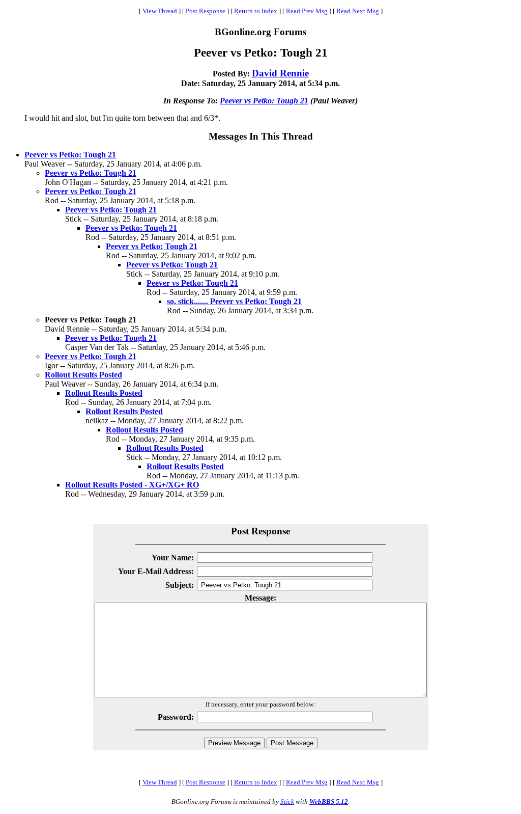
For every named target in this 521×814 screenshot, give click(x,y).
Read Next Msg (357, 11)
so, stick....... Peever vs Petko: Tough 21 (234, 301)
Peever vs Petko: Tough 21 (264, 100)
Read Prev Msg (307, 11)
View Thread (159, 11)
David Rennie (280, 73)
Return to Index (255, 11)
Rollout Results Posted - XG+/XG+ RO (132, 484)
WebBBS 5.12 (328, 801)
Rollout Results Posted (83, 374)
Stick (287, 801)
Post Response (205, 11)
